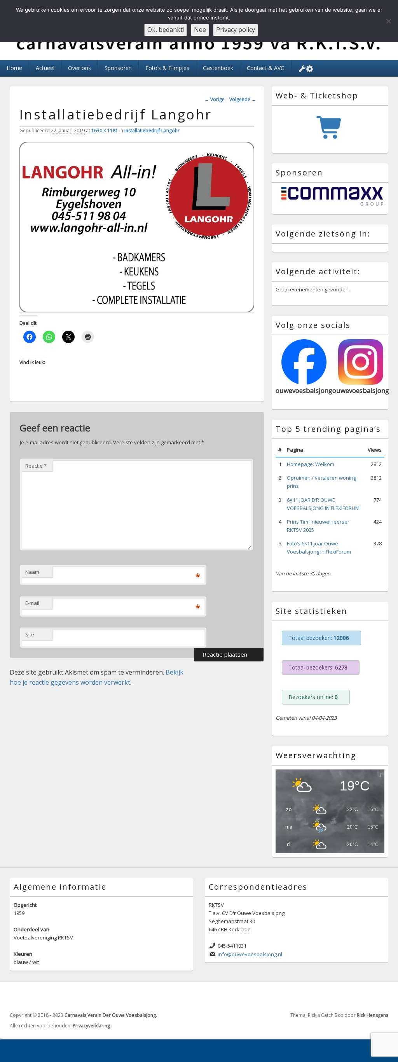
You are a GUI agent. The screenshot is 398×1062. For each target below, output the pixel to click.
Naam (32, 571)
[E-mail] (381, 995)
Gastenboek (218, 68)
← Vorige (214, 99)
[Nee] (388, 21)
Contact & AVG (266, 68)
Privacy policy (235, 29)
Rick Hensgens (372, 1015)
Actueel (45, 68)
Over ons (79, 68)
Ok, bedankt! (165, 29)
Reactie (36, 465)
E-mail (32, 602)
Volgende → (242, 99)
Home (14, 68)
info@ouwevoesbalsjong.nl (250, 954)
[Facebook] (364, 995)
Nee (200, 29)
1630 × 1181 (104, 130)
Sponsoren (118, 68)
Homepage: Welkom (310, 464)
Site (29, 634)
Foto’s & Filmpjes (167, 68)
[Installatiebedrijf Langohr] (136, 310)
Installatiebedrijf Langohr (152, 130)
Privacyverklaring (91, 1025)
